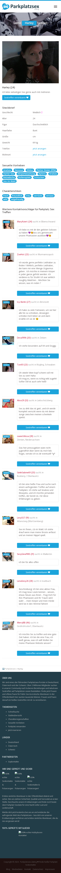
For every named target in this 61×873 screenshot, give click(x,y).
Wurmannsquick (45, 254)
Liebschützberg (44, 400)
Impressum (50, 869)
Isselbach (46, 581)
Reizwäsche (9, 177)
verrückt (38, 195)
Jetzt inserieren (14, 730)
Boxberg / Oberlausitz (28, 476)
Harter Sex (8, 173)
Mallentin (47, 554)
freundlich (17, 195)
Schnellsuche (13, 712)
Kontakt (27, 869)
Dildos (30, 170)
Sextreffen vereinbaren (15, 97)
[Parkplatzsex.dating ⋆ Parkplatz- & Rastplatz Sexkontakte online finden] (20, 6)
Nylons (42, 173)
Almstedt (44, 302)
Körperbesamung (26, 173)
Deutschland (13, 742)
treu (28, 195)
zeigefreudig (17, 199)
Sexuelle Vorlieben (16, 723)
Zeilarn (43, 338)
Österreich (12, 746)
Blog (8, 869)
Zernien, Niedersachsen (28, 440)
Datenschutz (38, 869)
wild (5, 199)
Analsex (7, 170)
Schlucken (39, 177)
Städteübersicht (15, 715)
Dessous (19, 170)
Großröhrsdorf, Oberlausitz (30, 626)
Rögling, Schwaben (46, 365)
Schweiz (11, 749)
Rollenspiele (24, 177)
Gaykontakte (13, 761)
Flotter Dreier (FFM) (46, 170)
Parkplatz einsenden (17, 726)
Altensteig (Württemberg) (30, 521)
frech (5, 195)
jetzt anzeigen (39, 148)
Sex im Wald (9, 181)
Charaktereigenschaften (18, 719)
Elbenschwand (48, 222)
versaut (50, 195)
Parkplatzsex (10, 669)
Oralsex (53, 173)
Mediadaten (17, 869)
